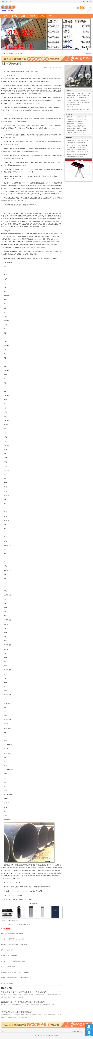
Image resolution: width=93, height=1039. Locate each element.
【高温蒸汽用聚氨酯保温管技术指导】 (76, 154)
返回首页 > (88, 53)
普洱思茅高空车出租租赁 (7, 983)
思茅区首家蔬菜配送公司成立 (8, 966)
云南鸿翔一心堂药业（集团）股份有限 (76, 145)
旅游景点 (23, 16)
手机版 (11, 1)
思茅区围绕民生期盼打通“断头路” (75, 121)
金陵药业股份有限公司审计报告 (74, 143)
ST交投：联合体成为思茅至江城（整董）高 (77, 132)
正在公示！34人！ (71, 106)
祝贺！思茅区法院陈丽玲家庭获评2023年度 (77, 109)
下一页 (35, 903)
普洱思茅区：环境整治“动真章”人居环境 (76, 128)
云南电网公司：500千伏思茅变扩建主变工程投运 (13, 961)
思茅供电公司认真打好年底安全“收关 (76, 140)
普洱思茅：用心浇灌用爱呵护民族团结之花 (77, 126)
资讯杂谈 (14, 16)
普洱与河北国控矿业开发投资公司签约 (76, 147)
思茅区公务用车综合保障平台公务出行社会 (77, 102)
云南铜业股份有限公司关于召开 (74, 156)
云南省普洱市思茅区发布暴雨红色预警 (76, 100)
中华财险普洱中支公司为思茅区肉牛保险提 (77, 119)
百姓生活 (33, 16)
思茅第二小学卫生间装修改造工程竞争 (76, 149)
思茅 (13, 78)
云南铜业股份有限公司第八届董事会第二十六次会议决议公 (15, 972)
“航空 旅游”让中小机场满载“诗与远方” (17, 1012)
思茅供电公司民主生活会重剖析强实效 (10, 955)
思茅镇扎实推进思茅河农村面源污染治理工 (77, 130)
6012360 (57, 1035)
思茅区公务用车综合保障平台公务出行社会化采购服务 (24, 992)
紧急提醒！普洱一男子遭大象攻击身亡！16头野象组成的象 (15, 977)
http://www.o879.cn (7, 10)
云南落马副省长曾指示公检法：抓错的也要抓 (19, 924)
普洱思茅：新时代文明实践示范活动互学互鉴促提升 (23, 1002)
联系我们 (79, 1031)
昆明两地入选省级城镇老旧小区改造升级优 (77, 117)
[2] (32, 903)
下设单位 (51, 16)
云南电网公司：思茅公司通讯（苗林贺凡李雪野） (13, 939)
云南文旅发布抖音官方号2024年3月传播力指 (77, 93)
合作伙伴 (84, 1031)
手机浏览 (3, 1031)
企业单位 (42, 16)
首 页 (5, 16)
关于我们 (74, 1031)
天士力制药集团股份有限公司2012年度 (76, 152)
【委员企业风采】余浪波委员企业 (75, 123)
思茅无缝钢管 (5, 78)
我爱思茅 (8, 7)
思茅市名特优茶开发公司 (14, 920)
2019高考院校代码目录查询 (73, 104)
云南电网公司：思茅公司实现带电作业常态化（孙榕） (14, 944)
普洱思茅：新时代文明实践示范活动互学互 (77, 95)
